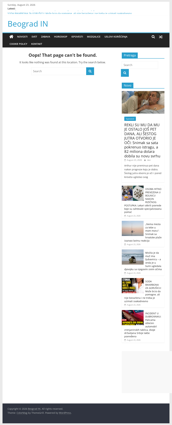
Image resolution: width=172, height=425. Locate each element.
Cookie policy (18, 43)
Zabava (45, 36)
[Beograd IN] (11, 36)
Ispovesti (77, 36)
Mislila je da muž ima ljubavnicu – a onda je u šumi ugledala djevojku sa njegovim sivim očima (61, 11)
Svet (34, 36)
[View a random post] (160, 36)
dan (149, 160)
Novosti (22, 36)
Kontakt (36, 43)
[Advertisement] (147, 372)
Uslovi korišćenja (115, 36)
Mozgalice (93, 36)
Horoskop (60, 36)
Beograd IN (28, 23)
